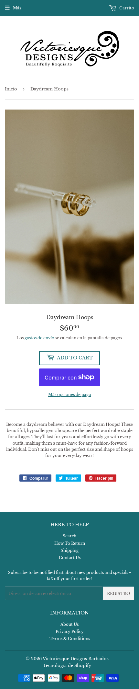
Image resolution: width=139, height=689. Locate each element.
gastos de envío (39, 337)
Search (69, 535)
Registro (118, 593)
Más (17, 8)
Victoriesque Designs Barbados (76, 658)
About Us (69, 624)
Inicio (11, 89)
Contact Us (69, 557)
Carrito (126, 8)
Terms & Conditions (69, 638)
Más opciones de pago (69, 394)
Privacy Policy (70, 631)
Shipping (70, 550)
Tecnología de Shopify (67, 665)
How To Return (69, 543)
